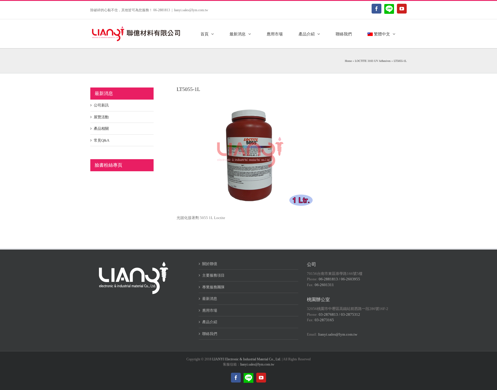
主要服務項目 (213, 275)
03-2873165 (324, 320)
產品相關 (101, 128)
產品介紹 (209, 322)
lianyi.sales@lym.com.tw (191, 10)
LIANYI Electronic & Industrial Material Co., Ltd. (246, 359)
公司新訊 (101, 105)
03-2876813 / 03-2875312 (339, 314)
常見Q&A (101, 140)
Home (348, 60)
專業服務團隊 (213, 287)
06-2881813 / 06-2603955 (339, 279)
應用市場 (209, 310)
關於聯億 (209, 264)
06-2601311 (324, 285)
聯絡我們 (209, 334)
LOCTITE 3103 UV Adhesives (373, 60)
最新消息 (209, 298)
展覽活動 (101, 117)
